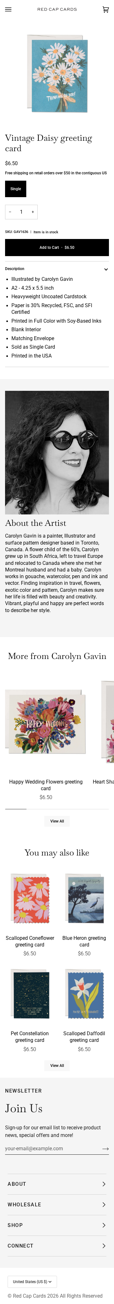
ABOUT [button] (17, 1184)
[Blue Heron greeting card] (84, 899)
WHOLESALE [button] (24, 1205)
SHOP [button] (15, 1225)
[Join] (100, 1149)
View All (57, 821)
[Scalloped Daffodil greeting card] (84, 994)
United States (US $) (30, 1282)
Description (14, 269)
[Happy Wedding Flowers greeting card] (46, 723)
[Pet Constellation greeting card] (29, 994)
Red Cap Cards (29, 1296)
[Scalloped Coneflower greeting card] (29, 899)
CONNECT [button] (21, 1246)
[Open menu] (14, 9)
